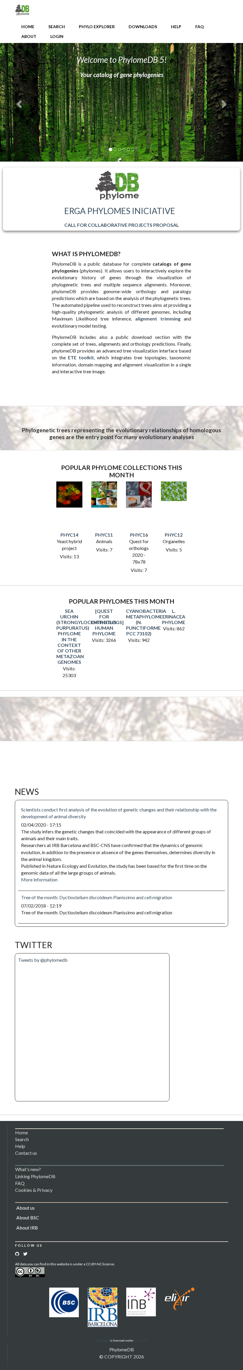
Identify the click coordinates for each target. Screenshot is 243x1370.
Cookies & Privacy (33, 1190)
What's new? (28, 1169)
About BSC (27, 1217)
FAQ (199, 26)
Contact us (26, 1153)
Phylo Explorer (97, 26)
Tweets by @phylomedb (43, 960)
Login (56, 36)
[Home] (22, 9)
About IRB (27, 1227)
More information (39, 879)
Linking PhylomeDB (35, 1176)
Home (27, 26)
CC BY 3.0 (140, 1340)
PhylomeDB (121, 1349)
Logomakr (102, 1340)
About (28, 36)
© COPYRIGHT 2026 (121, 1356)
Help (176, 26)
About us (25, 1207)
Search (56, 26)
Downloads (143, 26)
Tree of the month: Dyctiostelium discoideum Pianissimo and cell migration (96, 897)
